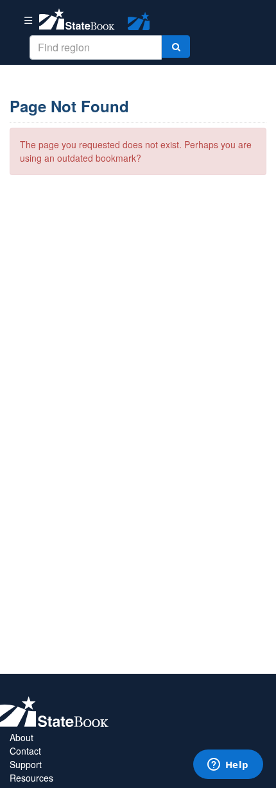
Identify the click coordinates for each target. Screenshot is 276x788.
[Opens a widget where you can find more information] (228, 765)
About (21, 737)
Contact (25, 750)
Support (26, 764)
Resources (31, 777)
